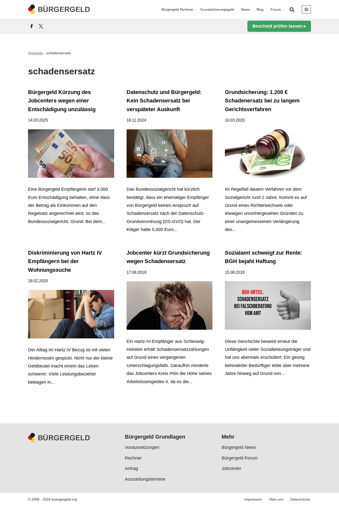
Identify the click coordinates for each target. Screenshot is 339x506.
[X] (40, 26)
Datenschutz (300, 500)
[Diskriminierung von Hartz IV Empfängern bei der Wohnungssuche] (71, 315)
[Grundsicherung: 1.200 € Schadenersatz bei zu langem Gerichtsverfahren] (268, 154)
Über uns (276, 500)
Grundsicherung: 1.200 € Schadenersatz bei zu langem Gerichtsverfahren (262, 100)
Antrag (131, 468)
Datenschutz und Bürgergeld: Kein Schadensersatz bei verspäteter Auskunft (164, 100)
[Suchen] (291, 9)
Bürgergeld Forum (240, 458)
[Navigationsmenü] (306, 9)
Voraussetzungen (142, 447)
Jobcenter (231, 468)
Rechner (133, 458)
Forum (276, 9)
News (245, 9)
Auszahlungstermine (145, 479)
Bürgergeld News (239, 447)
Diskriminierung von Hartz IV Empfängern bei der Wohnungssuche (65, 261)
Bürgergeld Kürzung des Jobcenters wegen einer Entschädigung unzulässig (62, 100)
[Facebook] (31, 26)
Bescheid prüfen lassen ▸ (279, 26)
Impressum (253, 500)
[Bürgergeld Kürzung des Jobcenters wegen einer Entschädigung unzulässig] (71, 154)
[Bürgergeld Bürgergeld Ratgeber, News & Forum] (59, 9)
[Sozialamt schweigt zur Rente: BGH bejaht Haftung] (268, 306)
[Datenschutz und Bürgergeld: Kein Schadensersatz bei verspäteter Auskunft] (170, 154)
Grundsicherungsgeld (217, 9)
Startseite (35, 53)
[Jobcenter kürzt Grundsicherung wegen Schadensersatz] (170, 306)
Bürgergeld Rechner (177, 9)
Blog (260, 9)
